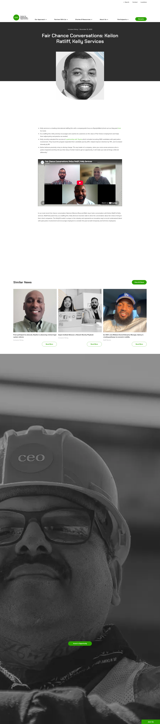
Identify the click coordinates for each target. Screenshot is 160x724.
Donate (141, 19)
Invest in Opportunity (80, 643)
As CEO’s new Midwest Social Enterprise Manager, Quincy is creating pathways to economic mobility (123, 336)
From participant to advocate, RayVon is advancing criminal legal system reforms (34, 336)
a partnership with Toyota (74, 139)
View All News (139, 282)
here (119, 128)
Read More (49, 344)
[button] (41, 19)
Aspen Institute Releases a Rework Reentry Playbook (76, 335)
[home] (20, 18)
